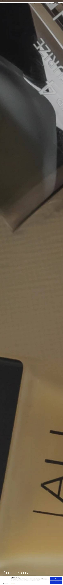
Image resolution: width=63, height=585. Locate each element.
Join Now (55, 4)
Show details (13, 583)
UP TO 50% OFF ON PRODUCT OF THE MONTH (14, 2)
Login (50, 4)
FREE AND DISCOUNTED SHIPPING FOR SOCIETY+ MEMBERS (27, 2)
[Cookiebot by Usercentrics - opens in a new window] (5, 583)
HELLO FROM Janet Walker (56, 2)
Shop (2, 4)
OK (55, 578)
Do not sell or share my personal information (56, 582)
